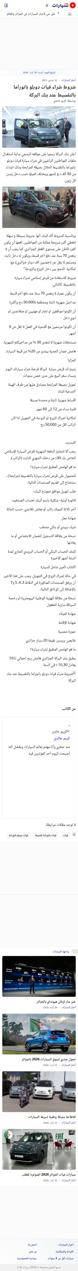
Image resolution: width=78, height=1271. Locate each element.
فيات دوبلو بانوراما (18, 835)
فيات (65, 835)
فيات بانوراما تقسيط (45, 835)
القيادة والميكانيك (64, 1251)
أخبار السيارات (68, 80)
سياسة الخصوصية (27, 1258)
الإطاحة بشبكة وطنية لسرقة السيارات (52, 1117)
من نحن (33, 1251)
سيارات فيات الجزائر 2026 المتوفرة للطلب (49, 1175)
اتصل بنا (32, 1245)
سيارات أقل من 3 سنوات (60, 1258)
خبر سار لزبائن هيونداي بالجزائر (56, 1002)
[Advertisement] (33, 43)
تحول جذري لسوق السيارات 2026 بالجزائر (49, 1059)
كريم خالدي (60, 101)
